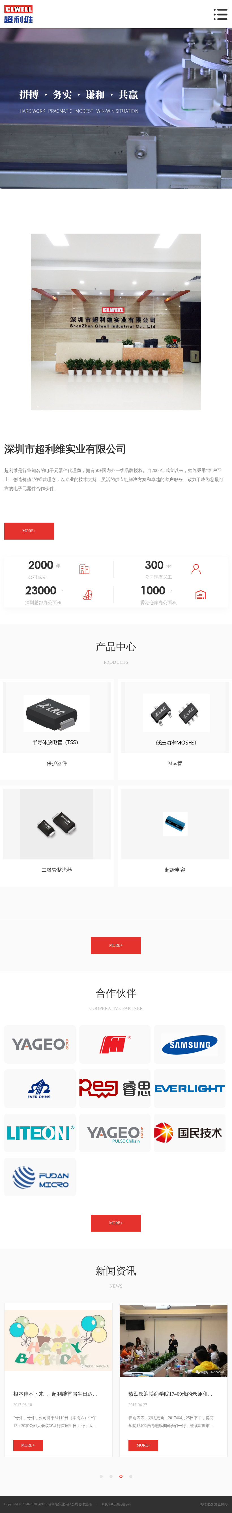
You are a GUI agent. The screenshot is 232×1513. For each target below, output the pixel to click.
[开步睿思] (115, 1088)
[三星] (189, 1044)
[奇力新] (115, 1133)
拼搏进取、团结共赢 (151, 1394)
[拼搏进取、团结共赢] (173, 1340)
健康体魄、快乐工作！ (38, 1394)
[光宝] (40, 1133)
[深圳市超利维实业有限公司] (116, 108)
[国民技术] (189, 1133)
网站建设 (206, 1504)
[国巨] (40, 1044)
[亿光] (189, 1088)
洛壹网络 (221, 1504)
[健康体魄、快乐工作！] (58, 1340)
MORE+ (29, 531)
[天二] (40, 1088)
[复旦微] (40, 1177)
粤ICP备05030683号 (116, 1504)
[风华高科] (115, 1044)
